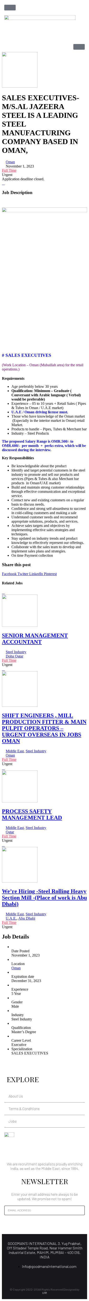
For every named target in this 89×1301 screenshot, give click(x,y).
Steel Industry (16, 652)
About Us (16, 1096)
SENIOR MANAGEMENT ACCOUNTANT (35, 638)
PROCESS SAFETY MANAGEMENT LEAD (32, 814)
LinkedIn (36, 574)
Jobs (13, 1121)
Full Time (9, 170)
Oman (10, 162)
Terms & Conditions (24, 1108)
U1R (44, 1292)
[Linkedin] (37, 1277)
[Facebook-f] (28, 1277)
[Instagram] (45, 1277)
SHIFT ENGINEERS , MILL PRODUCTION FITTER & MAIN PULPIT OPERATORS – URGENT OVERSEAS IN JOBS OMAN (44, 728)
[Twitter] (61, 1277)
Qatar (10, 832)
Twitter (23, 574)
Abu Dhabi (26, 918)
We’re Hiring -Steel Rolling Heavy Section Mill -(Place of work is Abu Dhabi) (44, 897)
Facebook (10, 574)
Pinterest (50, 574)
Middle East (15, 751)
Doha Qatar (14, 656)
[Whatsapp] (53, 1277)
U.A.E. (11, 918)
